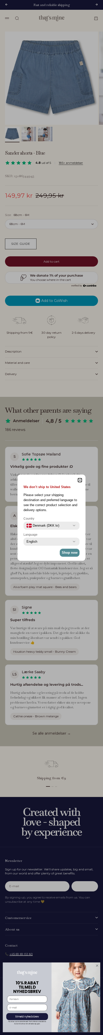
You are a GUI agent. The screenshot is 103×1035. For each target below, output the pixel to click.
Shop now (70, 552)
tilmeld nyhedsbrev (27, 1016)
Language (31, 534)
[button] (80, 480)
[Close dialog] (97, 965)
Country (29, 518)
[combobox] (42, 525)
